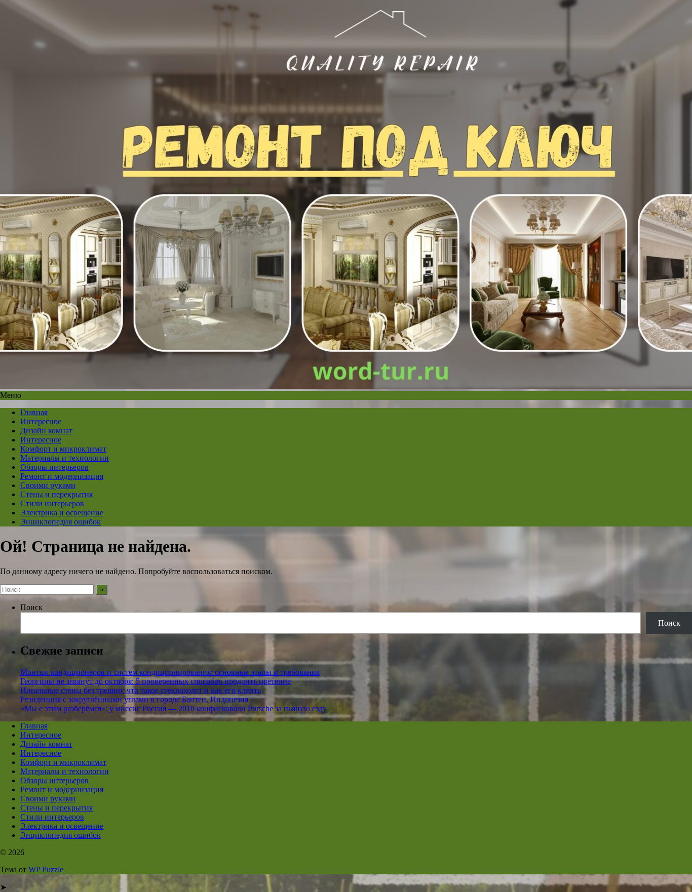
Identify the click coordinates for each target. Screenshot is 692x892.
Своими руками (47, 485)
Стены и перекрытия (56, 494)
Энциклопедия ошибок (60, 521)
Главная (34, 412)
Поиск (31, 607)
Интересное (40, 421)
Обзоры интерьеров (54, 467)
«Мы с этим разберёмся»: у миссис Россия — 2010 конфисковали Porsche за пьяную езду (173, 708)
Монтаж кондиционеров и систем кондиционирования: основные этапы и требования (170, 672)
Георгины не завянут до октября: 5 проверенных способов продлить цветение (155, 681)
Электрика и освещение (61, 512)
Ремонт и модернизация (61, 476)
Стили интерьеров (52, 503)
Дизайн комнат (46, 430)
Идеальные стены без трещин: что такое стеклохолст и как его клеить (140, 690)
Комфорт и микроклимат (63, 448)
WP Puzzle (45, 869)
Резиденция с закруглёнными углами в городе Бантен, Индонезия (134, 699)
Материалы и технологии (64, 458)
